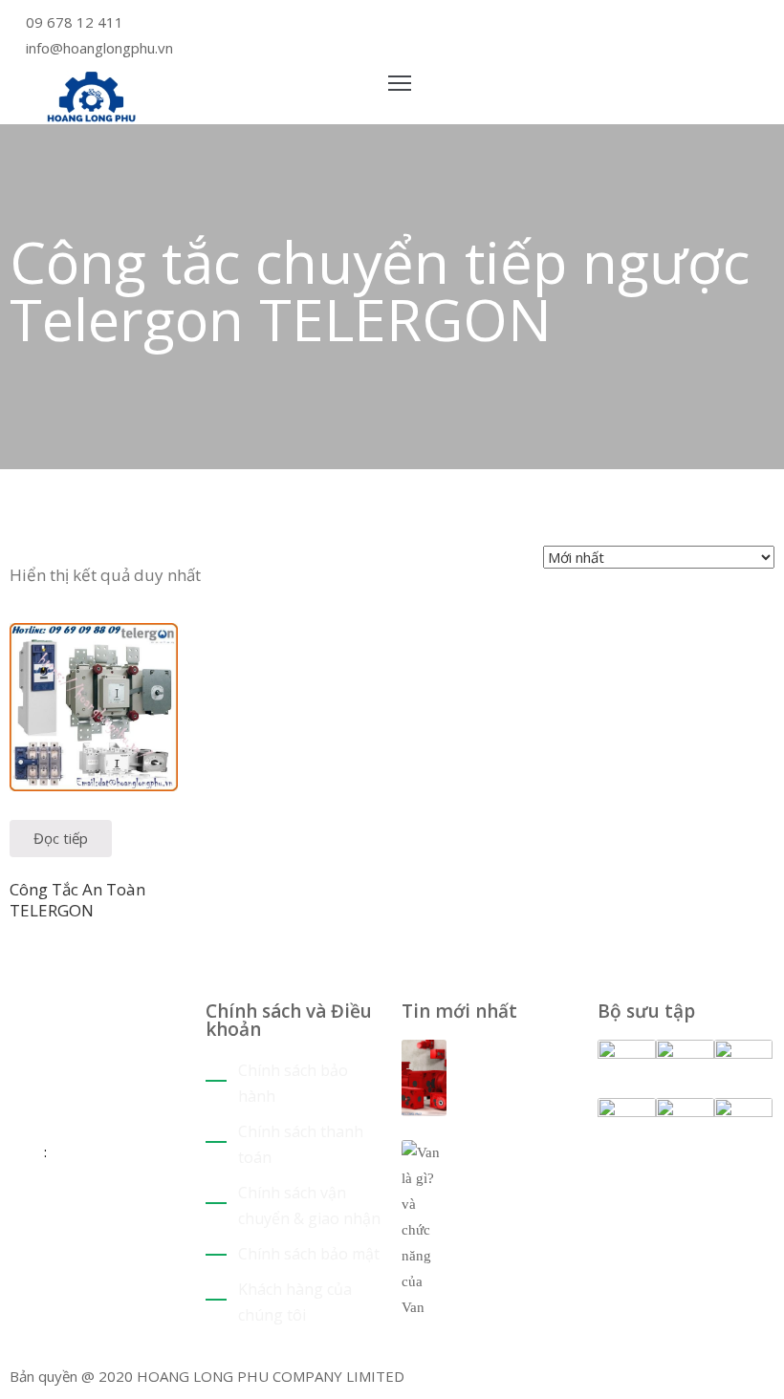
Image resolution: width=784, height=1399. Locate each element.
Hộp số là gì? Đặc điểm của (516, 1063)
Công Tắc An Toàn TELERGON (77, 899)
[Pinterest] (421, 24)
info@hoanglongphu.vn (99, 47)
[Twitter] (407, 24)
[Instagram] (450, 24)
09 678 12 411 (74, 22)
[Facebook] (435, 24)
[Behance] (86, 1227)
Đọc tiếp (60, 838)
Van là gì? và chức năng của (513, 1174)
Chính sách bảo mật (309, 1253)
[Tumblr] (72, 1227)
